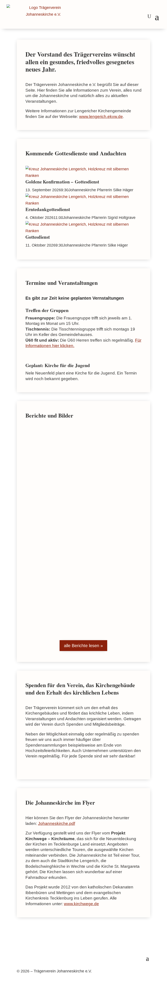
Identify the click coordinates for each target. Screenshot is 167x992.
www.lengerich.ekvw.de (101, 116)
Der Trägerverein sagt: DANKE (59, 444)
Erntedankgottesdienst (47, 209)
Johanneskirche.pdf (56, 823)
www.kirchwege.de (81, 903)
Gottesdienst (37, 237)
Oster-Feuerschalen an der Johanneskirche (70, 510)
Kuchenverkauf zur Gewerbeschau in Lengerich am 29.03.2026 (64, 587)
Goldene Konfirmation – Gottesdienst (62, 181)
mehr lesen (40, 478)
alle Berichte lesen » (83, 645)
